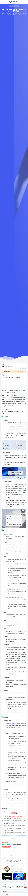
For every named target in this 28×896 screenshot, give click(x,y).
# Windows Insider (6, 846)
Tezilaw (6, 365)
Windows (15, 390)
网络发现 (5, 842)
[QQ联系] (26, 887)
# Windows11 (17, 844)
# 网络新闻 (5, 844)
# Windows (11, 844)
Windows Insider (18, 424)
